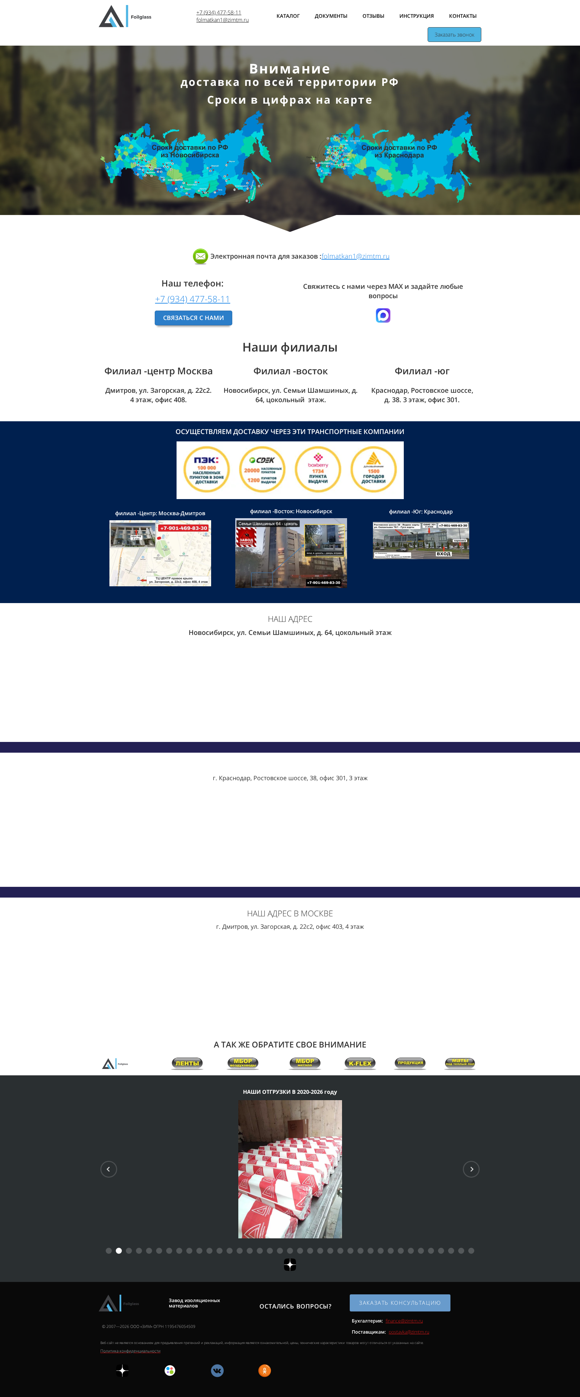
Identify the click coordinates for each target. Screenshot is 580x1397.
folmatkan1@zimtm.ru (222, 19)
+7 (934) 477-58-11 (218, 12)
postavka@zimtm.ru (409, 1332)
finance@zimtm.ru (404, 1321)
